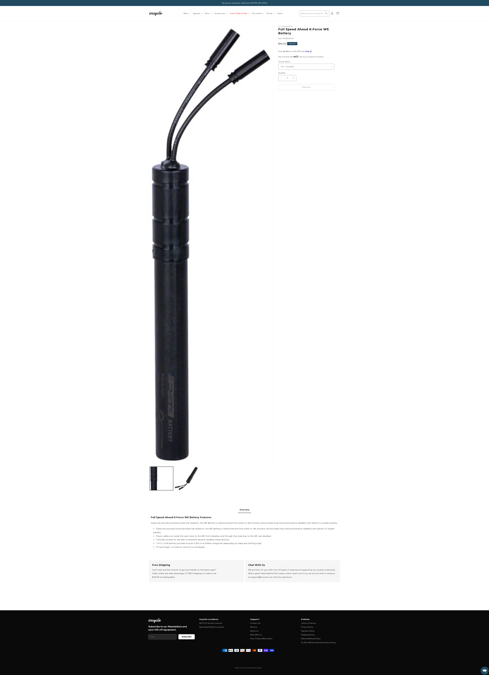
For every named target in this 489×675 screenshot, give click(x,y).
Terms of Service (308, 623)
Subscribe (187, 637)
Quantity (281, 73)
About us (254, 631)
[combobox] (314, 13)
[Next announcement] (339, 3)
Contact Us (255, 623)
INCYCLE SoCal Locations (210, 623)
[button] (187, 13)
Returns (253, 627)
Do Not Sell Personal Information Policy (318, 642)
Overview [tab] (244, 509)
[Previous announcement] (150, 3)
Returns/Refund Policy (311, 639)
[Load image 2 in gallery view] (186, 478)
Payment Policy (307, 631)
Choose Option (284, 62)
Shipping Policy (308, 635)
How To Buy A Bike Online (261, 639)
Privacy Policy (307, 627)
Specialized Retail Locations (211, 627)
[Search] (326, 13)
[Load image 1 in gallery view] (161, 478)
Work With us (256, 635)
